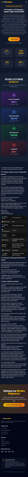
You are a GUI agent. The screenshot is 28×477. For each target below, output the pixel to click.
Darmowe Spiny (4, 432)
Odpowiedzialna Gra (5, 441)
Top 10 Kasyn (4, 428)
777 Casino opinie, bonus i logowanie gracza (12, 167)
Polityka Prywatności (5, 443)
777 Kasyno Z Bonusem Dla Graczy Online (11, 169)
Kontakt (2, 439)
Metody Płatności (4, 433)
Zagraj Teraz (14, 39)
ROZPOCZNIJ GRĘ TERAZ (14, 405)
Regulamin (3, 445)
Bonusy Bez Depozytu (6, 430)
